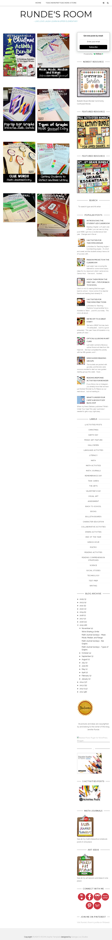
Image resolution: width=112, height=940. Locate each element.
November (86, 628)
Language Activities (93, 450)
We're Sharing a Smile (19, 37)
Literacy (93, 455)
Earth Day (93, 435)
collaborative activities (93, 527)
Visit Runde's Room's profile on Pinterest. (93, 922)
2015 (82, 625)
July (83, 663)
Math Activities (93, 465)
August (85, 659)
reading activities (93, 552)
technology (93, 575)
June (84, 666)
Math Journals (93, 471)
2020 (82, 609)
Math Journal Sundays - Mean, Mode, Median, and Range (53, 39)
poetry (93, 547)
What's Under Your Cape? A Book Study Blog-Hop (96, 400)
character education (93, 522)
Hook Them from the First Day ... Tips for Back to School (98, 282)
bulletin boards (93, 516)
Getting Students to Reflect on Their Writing (53, 148)
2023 (82, 602)
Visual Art (93, 496)
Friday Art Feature (93, 440)
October (85, 653)
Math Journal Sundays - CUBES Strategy (53, 198)
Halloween (93, 445)
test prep (93, 581)
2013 (82, 685)
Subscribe (93, 47)
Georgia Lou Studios (79, 937)
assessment (93, 501)
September (86, 656)
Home (38, 3)
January (85, 679)
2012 (82, 689)
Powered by (88, 54)
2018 (82, 615)
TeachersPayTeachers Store (61, 3)
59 (24, 74)
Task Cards (93, 481)
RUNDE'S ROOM (56, 14)
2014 (82, 682)
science (93, 565)
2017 (82, 619)
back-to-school (93, 506)
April (84, 672)
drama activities (93, 532)
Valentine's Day (93, 491)
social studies (93, 570)
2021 (82, 606)
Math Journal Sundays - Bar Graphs (19, 92)
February (85, 676)
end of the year (93, 537)
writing (93, 586)
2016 (82, 622)
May (84, 669)
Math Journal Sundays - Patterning (19, 198)
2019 (82, 612)
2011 (82, 692)
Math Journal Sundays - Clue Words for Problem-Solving (19, 148)
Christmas (93, 430)
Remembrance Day (93, 476)
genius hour (93, 542)
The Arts (93, 486)
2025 (82, 599)
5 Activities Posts (93, 425)
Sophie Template (54, 937)
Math (93, 460)
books (93, 511)
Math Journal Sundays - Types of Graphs (53, 94)
